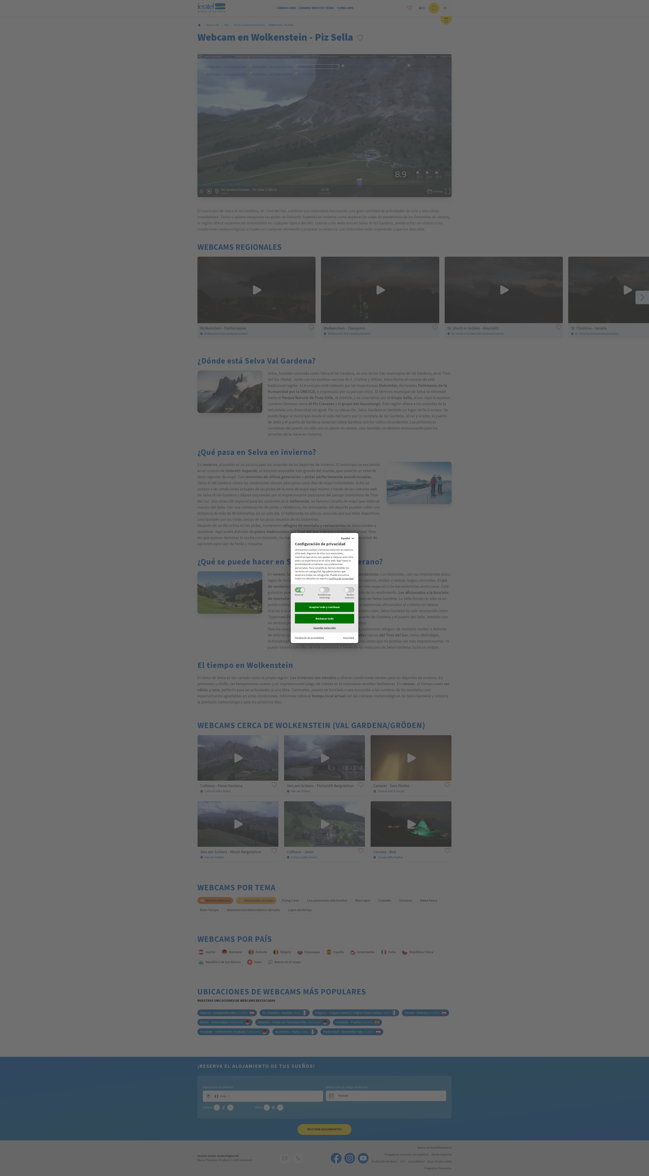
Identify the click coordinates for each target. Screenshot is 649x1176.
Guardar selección (324, 628)
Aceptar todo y (324, 607)
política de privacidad (341, 578)
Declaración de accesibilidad (309, 637)
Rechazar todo (325, 619)
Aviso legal (348, 637)
